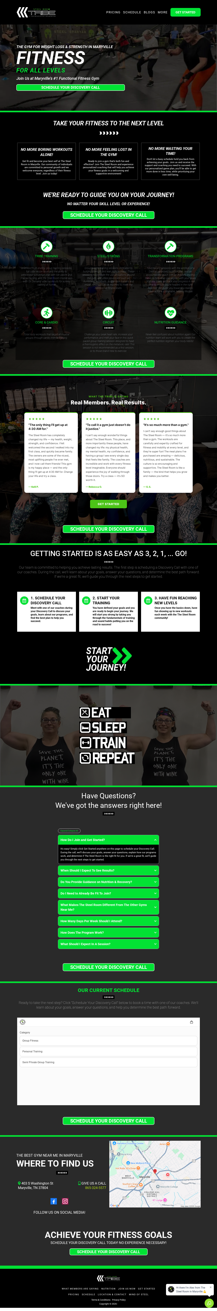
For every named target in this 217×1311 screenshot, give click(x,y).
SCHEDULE (132, 12)
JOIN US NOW (127, 1288)
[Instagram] (65, 1201)
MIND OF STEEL (139, 1294)
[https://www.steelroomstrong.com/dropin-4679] (108, 659)
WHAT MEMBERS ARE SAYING (80, 1288)
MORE (163, 12)
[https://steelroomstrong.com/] (36, 12)
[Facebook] (53, 1201)
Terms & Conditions (100, 1300)
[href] (155, 1174)
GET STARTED (146, 1288)
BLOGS (149, 12)
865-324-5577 (95, 1188)
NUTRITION (108, 1288)
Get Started (108, 504)
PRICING (113, 12)
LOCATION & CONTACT (112, 1294)
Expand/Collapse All (69, 831)
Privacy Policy (119, 1300)
